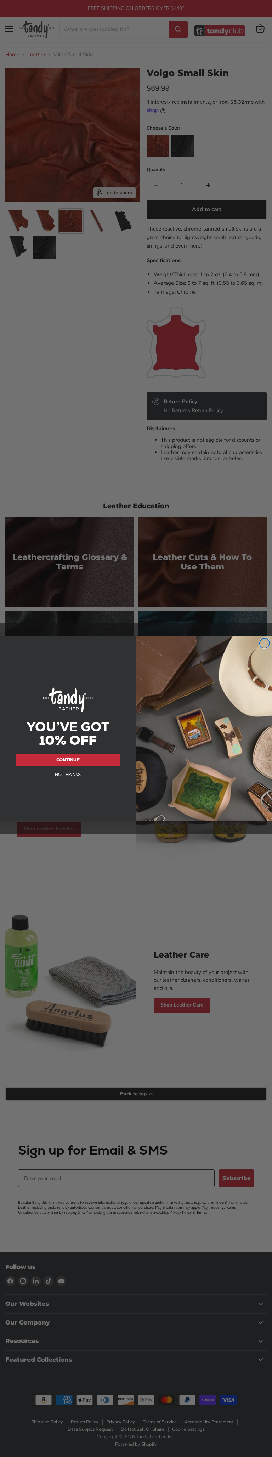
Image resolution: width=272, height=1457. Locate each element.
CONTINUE (68, 760)
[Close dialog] (264, 643)
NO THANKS (68, 774)
